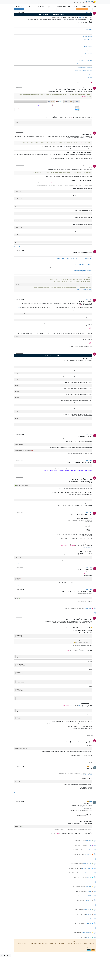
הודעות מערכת (89, 29)
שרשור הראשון (81, 17)
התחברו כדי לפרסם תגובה (19, 8)
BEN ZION (89, 923)
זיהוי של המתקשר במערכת (83, 271)
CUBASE (89, 895)
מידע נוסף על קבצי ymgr (87, 547)
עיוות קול (90, 74)
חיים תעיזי (89, 854)
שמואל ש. (89, 909)
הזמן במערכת (89, 77)
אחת (90, 900)
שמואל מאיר (89, 863)
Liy (90, 845)
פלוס (90, 937)
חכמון (90, 891)
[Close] (15, 941)
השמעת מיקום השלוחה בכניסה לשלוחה (84, 50)
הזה (66, 182)
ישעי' (90, 914)
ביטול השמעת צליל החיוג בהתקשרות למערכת (83, 63)
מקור (36, 723)
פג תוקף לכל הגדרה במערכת (86, 53)
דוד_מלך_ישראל (88, 868)
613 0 (90, 859)
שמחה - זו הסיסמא (89, 12)
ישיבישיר (89, 886)
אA (90, 918)
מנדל (90, 849)
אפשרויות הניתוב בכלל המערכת (86, 32)
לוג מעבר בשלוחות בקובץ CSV (86, 56)
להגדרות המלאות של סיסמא (84, 289)
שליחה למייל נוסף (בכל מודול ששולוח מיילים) (83, 70)
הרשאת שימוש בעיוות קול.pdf (86, 774)
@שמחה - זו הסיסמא (80, 165)
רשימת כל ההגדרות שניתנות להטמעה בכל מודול (74, 259)
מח (90, 877)
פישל (90, 840)
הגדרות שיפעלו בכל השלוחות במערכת (85, 25)
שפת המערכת (89, 43)
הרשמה (93, 949)
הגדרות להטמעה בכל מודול (87, 36)
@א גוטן (82, 87)
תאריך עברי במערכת (88, 46)
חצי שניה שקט (85, 137)
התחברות (89, 949)
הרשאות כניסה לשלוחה (83, 265)
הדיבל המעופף (88, 932)
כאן (76, 113)
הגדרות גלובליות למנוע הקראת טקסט (85, 67)
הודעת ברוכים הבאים (88, 39)
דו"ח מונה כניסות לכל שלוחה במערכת (85, 60)
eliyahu (90, 766)
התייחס (87, 840)
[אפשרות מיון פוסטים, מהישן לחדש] (26, 9)
